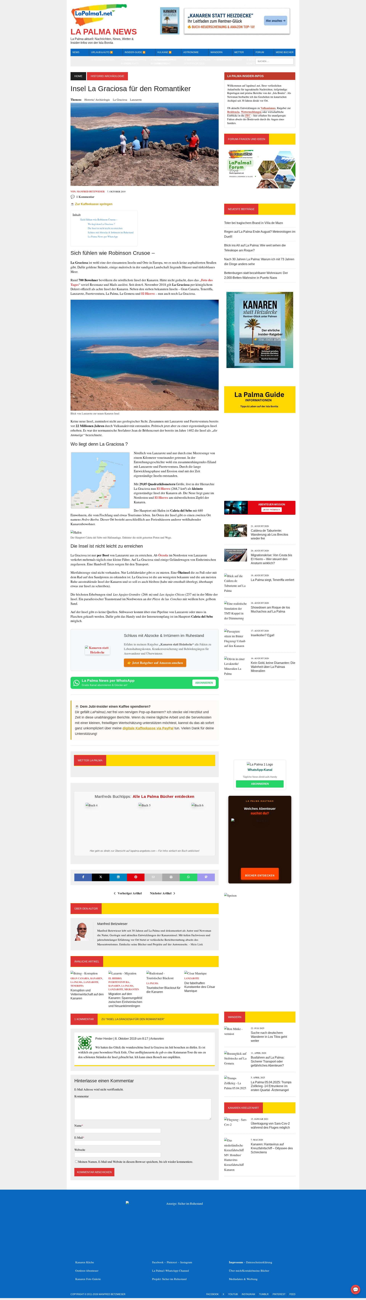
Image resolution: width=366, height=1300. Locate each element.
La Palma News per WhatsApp (103, 236)
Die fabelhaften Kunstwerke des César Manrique (199, 987)
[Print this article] (171, 877)
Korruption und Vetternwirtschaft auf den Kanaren (87, 994)
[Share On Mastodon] (206, 877)
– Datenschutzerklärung (250, 1262)
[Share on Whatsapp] (188, 877)
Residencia (233, 112)
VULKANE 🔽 (164, 52)
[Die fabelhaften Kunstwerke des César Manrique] (195, 973)
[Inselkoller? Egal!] (235, 646)
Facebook (212, 1294)
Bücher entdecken (259, 875)
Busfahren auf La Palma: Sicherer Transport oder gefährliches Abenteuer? (267, 1061)
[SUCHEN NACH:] (274, 61)
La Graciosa (120, 99)
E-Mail (78, 1137)
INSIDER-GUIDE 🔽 (135, 52)
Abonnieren (204, 682)
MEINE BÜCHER (285, 52)
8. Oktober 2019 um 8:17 (131, 1038)
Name (78, 1125)
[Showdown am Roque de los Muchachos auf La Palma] (235, 618)
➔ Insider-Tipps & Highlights (135, 61)
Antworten (157, 1038)
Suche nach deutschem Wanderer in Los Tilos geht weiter (269, 1036)
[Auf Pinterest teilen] (135, 877)
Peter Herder (104, 1038)
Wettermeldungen (251, 112)
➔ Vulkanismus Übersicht (166, 61)
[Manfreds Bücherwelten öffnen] (259, 845)
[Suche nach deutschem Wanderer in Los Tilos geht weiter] (235, 1034)
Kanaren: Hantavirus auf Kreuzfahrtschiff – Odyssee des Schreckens (272, 1148)
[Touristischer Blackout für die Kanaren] (163, 978)
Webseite (79, 1150)
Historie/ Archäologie (97, 99)
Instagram (186, 1262)
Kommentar (81, 1096)
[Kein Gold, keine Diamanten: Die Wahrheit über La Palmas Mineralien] (235, 673)
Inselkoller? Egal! (262, 635)
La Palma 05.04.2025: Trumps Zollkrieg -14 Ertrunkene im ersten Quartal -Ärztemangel (271, 1086)
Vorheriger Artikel (130, 893)
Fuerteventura (118, 982)
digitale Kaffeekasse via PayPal (148, 728)
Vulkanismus (268, 108)
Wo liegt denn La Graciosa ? (101, 223)
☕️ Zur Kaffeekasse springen (91, 204)
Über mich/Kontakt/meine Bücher (249, 1270)
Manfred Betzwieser (91, 191)
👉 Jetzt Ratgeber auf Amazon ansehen (155, 662)
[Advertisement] (259, 463)
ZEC (247, 115)
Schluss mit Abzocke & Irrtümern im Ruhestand (110, 232)
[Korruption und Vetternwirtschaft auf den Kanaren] (84, 973)
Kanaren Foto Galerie (88, 1279)
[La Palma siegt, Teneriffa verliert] (235, 591)
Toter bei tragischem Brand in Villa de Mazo (253, 223)
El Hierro (148, 293)
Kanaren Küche (84, 1262)
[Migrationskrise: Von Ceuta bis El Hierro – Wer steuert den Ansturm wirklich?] (235, 559)
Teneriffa (77, 985)
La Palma (77, 982)
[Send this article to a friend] (153, 877)
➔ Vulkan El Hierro (229, 59)
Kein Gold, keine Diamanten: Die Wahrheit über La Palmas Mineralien (273, 666)
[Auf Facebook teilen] (83, 877)
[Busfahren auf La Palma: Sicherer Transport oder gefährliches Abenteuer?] (235, 1063)
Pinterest (172, 1262)
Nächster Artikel (160, 893)
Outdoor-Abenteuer (86, 1270)
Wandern (216, 52)
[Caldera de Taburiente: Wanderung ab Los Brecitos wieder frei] (235, 534)
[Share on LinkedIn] (118, 877)
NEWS (75, 52)
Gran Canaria (80, 978)
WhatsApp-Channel (177, 1270)
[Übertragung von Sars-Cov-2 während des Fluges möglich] (235, 1124)
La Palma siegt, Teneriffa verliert (272, 579)
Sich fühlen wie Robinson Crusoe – (98, 219)
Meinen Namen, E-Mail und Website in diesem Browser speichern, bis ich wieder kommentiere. (135, 1162)
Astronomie (191, 52)
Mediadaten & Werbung (243, 1279)
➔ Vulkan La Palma (198, 59)
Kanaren (96, 978)
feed (292, 1294)
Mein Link (197, 944)
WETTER (239, 52)
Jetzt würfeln (271, 509)
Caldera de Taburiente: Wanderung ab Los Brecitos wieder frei (269, 534)
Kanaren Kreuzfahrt (243, 1107)
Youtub (233, 1294)
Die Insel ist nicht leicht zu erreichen (105, 228)
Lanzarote (136, 99)
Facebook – (159, 1262)
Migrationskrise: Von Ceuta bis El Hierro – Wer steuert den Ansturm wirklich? (271, 559)
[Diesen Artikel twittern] (100, 877)
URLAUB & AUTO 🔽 (102, 52)
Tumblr (264, 1294)
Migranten (131, 989)
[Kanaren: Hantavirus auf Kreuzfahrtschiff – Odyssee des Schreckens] (235, 1170)
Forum (260, 52)
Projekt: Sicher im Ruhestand (169, 1279)
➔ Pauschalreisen (103, 59)
